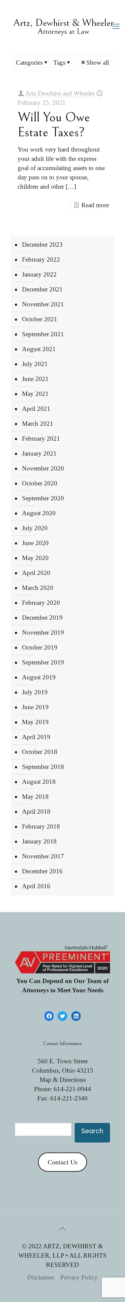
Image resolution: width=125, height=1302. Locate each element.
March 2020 (37, 587)
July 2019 (35, 692)
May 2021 (35, 393)
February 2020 (41, 602)
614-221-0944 (72, 1088)
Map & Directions (63, 1079)
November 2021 (43, 304)
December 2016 (42, 871)
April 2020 (36, 572)
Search (92, 1131)
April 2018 (36, 811)
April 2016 (36, 886)
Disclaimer (40, 1277)
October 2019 (39, 647)
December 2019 (42, 617)
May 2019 (35, 721)
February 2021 (41, 438)
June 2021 (35, 378)
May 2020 (35, 557)
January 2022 (39, 274)
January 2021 (39, 453)
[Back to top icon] (63, 1229)
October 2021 (39, 319)
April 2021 (36, 408)
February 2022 (41, 259)
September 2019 (43, 662)
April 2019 (36, 736)
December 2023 (42, 244)
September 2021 (43, 334)
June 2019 (35, 707)
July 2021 (35, 363)
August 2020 (39, 513)
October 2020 (39, 483)
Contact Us (63, 1162)
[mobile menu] (116, 26)
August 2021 (39, 348)
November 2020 (43, 468)
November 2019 (43, 632)
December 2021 (42, 289)
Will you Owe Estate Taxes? (54, 125)
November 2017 (43, 856)
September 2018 (43, 766)
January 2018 (39, 841)
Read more (95, 205)
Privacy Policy (79, 1277)
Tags (59, 62)
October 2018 (39, 751)
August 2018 (39, 781)
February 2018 (41, 826)
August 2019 (39, 677)
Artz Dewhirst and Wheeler (60, 93)
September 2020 (43, 498)
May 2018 (35, 796)
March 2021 (37, 423)
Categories (29, 62)
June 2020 (35, 542)
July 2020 (35, 528)
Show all (97, 62)
